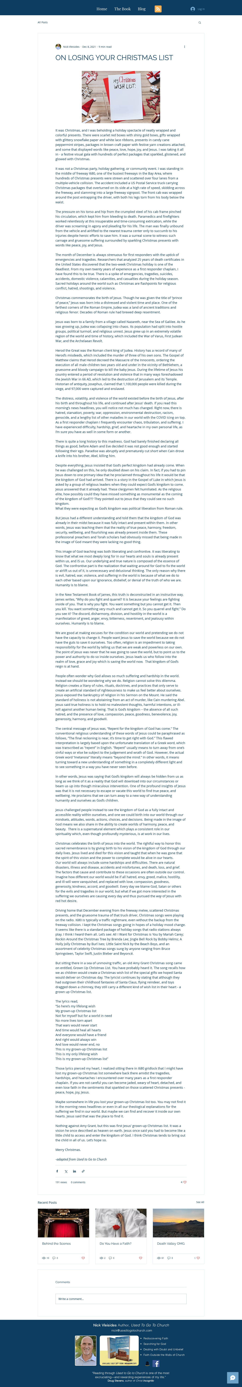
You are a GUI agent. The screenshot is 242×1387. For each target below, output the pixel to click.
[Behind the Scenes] (63, 1223)
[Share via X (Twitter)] (65, 1171)
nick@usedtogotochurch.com (131, 1330)
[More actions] (184, 46)
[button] (199, 22)
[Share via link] (83, 1171)
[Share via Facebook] (57, 1171)
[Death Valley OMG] (178, 1223)
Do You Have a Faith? (115, 1243)
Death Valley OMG (171, 1243)
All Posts (43, 22)
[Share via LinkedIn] (74, 1171)
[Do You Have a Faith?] (121, 1223)
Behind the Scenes (56, 1243)
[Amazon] (147, 1363)
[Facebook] (156, 1363)
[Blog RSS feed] (158, 9)
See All (200, 1202)
